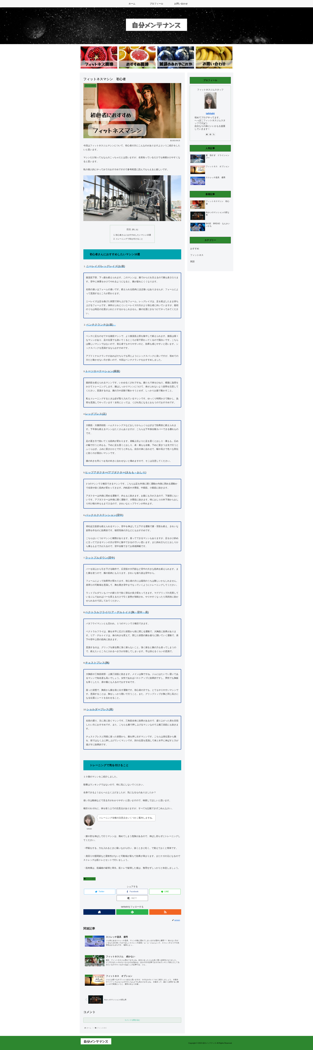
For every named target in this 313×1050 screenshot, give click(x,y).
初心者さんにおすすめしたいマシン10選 (133, 235)
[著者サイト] (99, 912)
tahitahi (210, 113)
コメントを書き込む (132, 1020)
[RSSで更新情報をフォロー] (165, 912)
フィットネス (90, 879)
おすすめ (194, 248)
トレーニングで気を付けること (129, 239)
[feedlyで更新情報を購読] (132, 912)
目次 (129, 229)
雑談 (192, 261)
